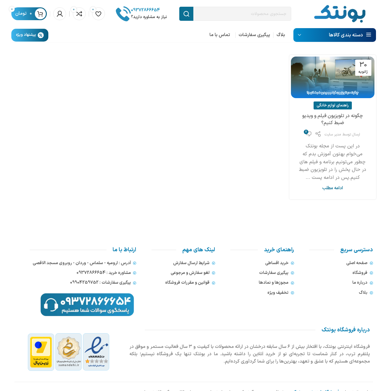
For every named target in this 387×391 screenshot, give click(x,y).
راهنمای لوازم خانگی (333, 105)
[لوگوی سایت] (339, 13)
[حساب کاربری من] (59, 14)
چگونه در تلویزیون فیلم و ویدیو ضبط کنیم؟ (332, 119)
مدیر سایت (333, 134)
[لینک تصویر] (69, 352)
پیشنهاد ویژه (26, 35)
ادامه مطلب (332, 188)
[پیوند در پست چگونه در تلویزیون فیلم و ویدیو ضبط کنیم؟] (332, 77)
